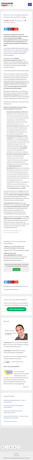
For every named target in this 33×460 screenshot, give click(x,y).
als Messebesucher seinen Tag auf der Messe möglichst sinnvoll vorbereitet (16, 50)
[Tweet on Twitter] (5, 29)
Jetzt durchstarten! (16, 309)
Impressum (16, 453)
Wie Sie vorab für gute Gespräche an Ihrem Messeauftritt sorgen (16, 16)
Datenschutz (16, 455)
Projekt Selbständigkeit (17, 286)
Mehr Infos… (26, 387)
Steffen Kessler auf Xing (17, 361)
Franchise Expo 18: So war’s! (10, 421)
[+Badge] (12, 434)
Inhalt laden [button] (16, 269)
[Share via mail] (16, 29)
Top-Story (25, 286)
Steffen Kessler (20, 20)
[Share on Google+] (13, 29)
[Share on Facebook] (9, 29)
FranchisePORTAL (11, 160)
